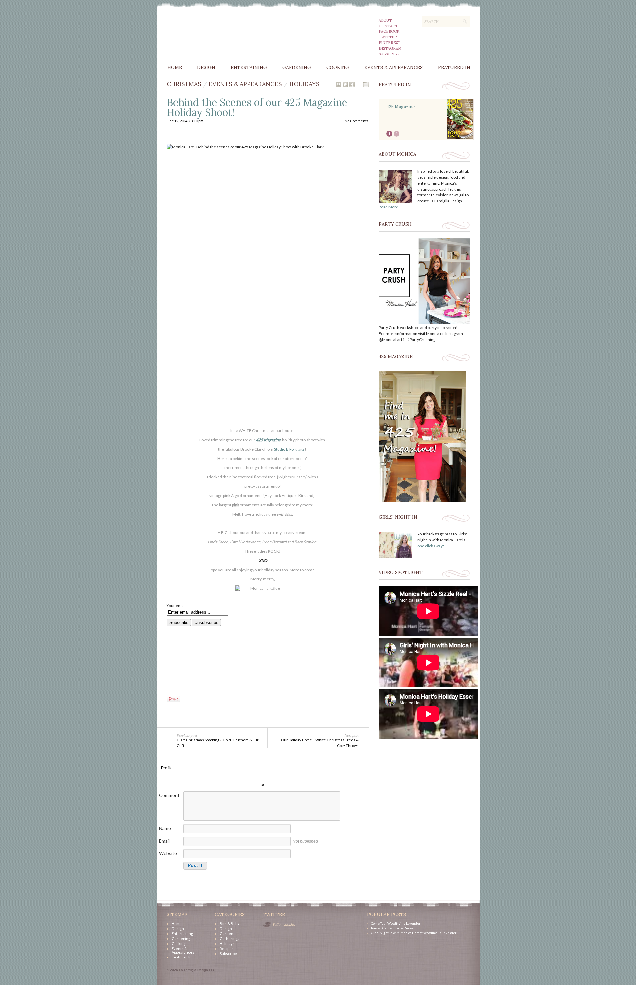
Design (206, 67)
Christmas (184, 84)
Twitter (388, 37)
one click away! (430, 545)
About (385, 20)
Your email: (176, 605)
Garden (226, 933)
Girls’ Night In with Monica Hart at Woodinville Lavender (413, 933)
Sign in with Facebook (292, 774)
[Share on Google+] (366, 84)
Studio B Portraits (289, 449)
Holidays (304, 84)
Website (168, 853)
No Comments (357, 121)
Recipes (227, 948)
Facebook (389, 31)
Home (174, 67)
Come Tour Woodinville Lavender (395, 923)
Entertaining (249, 67)
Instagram (390, 48)
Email (164, 841)
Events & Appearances (393, 67)
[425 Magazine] (422, 500)
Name (165, 828)
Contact (388, 26)
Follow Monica (284, 924)
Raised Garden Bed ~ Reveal (392, 928)
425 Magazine (268, 439)
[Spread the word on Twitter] (345, 84)
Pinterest (389, 42)
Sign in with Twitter (233, 774)
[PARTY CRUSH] (424, 322)
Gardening (296, 67)
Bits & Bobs (229, 923)
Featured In (454, 67)
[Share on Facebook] (352, 84)
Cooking (337, 67)
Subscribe (389, 54)
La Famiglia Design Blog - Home (219, 34)
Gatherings (229, 938)
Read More (388, 206)
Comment (169, 795)
